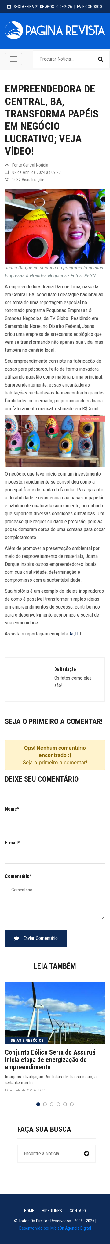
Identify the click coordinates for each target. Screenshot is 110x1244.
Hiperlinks (52, 1210)
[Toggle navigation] (13, 59)
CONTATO (78, 1210)
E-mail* (12, 843)
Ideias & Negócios (26, 1040)
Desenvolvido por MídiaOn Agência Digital (55, 1228)
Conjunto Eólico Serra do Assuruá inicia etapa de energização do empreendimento (50, 1060)
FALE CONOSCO (89, 6)
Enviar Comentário (40, 938)
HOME (29, 1210)
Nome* (12, 809)
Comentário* (18, 876)
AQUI (74, 634)
